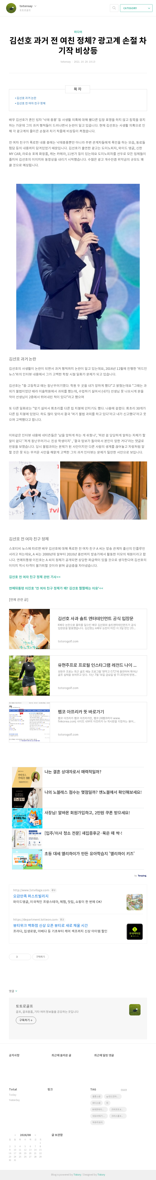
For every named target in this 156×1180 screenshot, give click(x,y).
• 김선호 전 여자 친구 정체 (30, 103)
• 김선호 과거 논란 (25, 98)
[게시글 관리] (26, 957)
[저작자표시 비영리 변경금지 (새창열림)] (54, 957)
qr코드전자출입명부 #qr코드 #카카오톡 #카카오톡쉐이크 (114, 1096)
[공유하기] (21, 957)
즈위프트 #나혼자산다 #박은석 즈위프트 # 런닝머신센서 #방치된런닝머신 (119, 1109)
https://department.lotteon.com (35, 919)
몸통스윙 (96, 1096)
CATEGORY (130, 8)
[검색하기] (114, 8)
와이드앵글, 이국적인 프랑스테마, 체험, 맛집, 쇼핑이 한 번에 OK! (57, 902)
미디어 (78, 32)
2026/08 (25, 1135)
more (124, 1089)
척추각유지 (97, 1122)
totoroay (26, 6)
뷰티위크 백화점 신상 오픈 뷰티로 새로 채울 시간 (50, 926)
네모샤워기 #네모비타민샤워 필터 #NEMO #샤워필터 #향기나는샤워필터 (100, 1116)
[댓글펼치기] (16, 991)
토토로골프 (24, 1006)
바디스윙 (96, 1103)
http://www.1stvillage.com (31, 890)
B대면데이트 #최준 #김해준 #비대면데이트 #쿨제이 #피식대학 (100, 1109)
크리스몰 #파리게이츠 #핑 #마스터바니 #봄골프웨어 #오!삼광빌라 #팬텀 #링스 (119, 1116)
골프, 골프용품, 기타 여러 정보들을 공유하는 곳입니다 (47, 1012)
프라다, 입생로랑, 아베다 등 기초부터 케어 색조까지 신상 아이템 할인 (60, 931)
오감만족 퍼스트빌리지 (31, 896)
